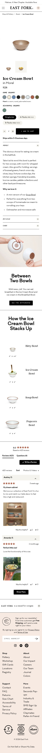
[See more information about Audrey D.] (35, 479)
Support (6, 684)
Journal (27, 672)
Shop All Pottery (7, 14)
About (6, 145)
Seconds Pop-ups (30, 693)
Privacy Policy (33, 630)
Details (6, 219)
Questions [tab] (22, 456)
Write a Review (32, 463)
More (25, 684)
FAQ (4, 692)
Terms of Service (6, 708)
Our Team (28, 669)
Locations (7, 669)
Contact (6, 688)
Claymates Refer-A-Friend (31, 715)
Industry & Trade (28, 700)
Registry (6, 672)
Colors (26, 676)
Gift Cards (7, 665)
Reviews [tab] (8, 456)
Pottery (6, 657)
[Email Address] (36, 638)
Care (5, 226)
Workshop (7, 661)
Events (26, 688)
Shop (4, 653)
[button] (15, 514)
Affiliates (27, 709)
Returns (6, 695)
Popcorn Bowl (31, 423)
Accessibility (9, 703)
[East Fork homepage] (20, 7)
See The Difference (21, 303)
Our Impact (29, 661)
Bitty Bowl (32, 346)
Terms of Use (22, 632)
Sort (18, 470)
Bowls (18, 14)
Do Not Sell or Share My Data (21, 747)
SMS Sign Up (30, 706)
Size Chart (7, 699)
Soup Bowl (31, 195)
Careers (27, 665)
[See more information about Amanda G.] (35, 539)
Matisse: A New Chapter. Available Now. (21, 2)
